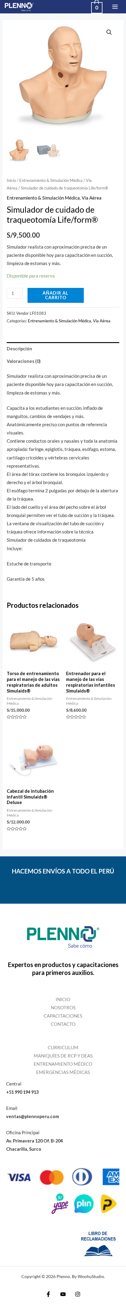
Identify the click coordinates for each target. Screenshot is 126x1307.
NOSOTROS (63, 1007)
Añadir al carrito (56, 295)
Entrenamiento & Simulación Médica (51, 180)
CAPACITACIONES (63, 1015)
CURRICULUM (63, 1047)
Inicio (11, 180)
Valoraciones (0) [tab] (24, 361)
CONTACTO (63, 1024)
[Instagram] (77, 1294)
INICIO (63, 999)
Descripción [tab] (19, 348)
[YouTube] (63, 1294)
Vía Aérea (92, 197)
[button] (109, 32)
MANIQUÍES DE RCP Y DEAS (63, 1055)
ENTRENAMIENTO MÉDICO (63, 1064)
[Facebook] (48, 1294)
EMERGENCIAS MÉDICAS (63, 1072)
